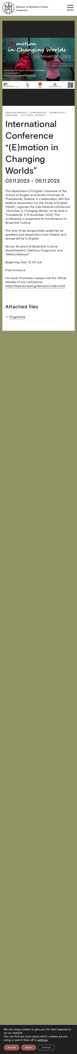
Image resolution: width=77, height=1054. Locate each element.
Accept (12, 1047)
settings (43, 1040)
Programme (17, 317)
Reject (28, 1047)
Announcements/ (16, 112)
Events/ (40, 115)
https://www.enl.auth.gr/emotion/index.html (35, 286)
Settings (46, 1047)
